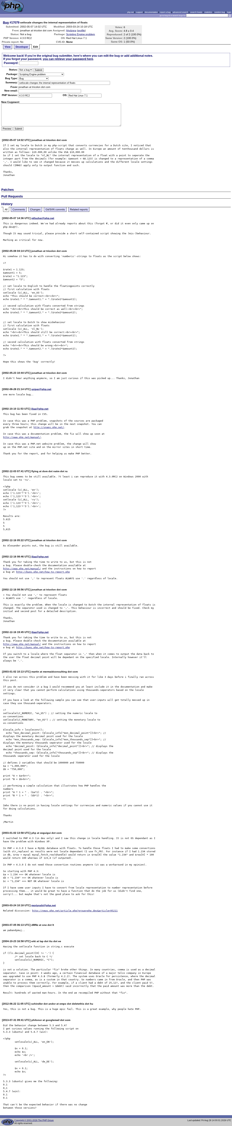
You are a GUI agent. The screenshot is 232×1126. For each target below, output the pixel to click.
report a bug (165, 12)
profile (81, 30)
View (8, 46)
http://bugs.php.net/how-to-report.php (43, 572)
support (139, 12)
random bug (219, 12)
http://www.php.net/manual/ (22, 437)
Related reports (79, 209)
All (6, 209)
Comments (19, 209)
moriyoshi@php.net (43, 905)
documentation (151, 12)
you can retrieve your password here (68, 59)
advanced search (180, 12)
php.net (130, 12)
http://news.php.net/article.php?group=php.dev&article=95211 (75, 910)
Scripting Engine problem (80, 34)
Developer (22, 46)
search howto (196, 12)
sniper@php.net (41, 389)
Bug (6, 22)
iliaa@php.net (39, 408)
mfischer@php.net (42, 218)
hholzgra (71, 30)
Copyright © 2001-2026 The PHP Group (34, 1120)
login (229, 12)
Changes (35, 209)
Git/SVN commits (55, 209)
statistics (208, 12)
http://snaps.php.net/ (49, 427)
